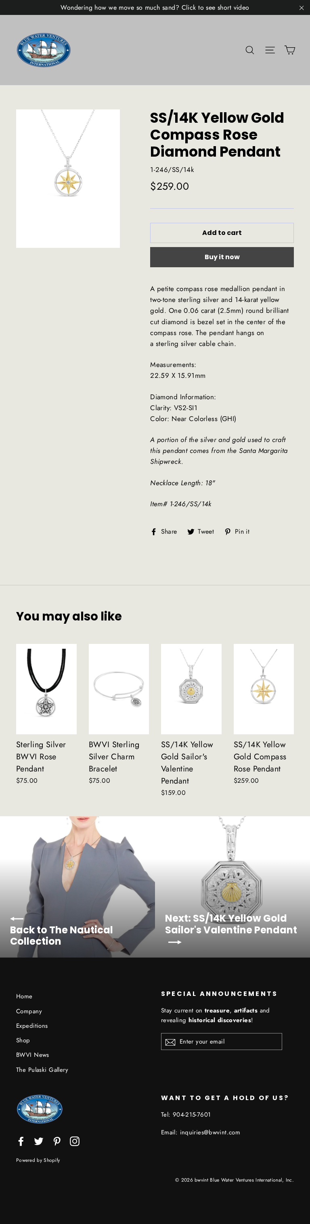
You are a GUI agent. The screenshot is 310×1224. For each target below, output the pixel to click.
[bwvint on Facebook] (21, 1140)
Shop (23, 1040)
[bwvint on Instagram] (75, 1140)
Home (24, 996)
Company (29, 1011)
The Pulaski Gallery (42, 1069)
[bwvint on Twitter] (39, 1140)
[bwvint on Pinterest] (57, 1140)
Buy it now (222, 257)
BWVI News (32, 1054)
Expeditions (32, 1025)
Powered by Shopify (38, 1160)
